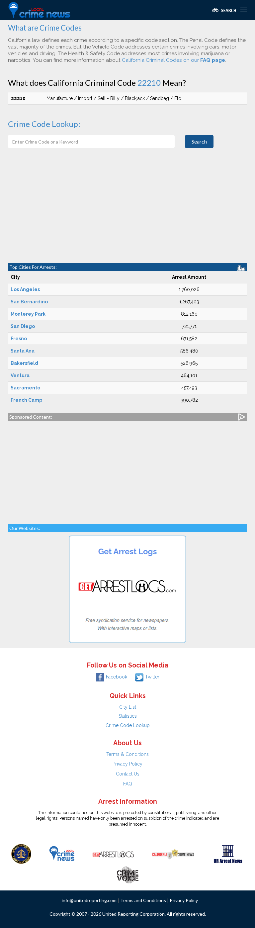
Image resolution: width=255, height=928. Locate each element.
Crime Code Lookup (128, 725)
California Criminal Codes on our (173, 60)
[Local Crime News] (61, 853)
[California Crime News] (173, 853)
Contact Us (127, 773)
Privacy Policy (127, 764)
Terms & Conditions (127, 754)
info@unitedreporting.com (89, 900)
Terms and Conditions (143, 900)
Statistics (128, 716)
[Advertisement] (127, 212)
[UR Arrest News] (228, 853)
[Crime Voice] (127, 873)
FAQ (127, 783)
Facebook (116, 676)
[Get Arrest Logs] (113, 853)
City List (127, 707)
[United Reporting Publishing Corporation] (21, 853)
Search (199, 141)
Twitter (152, 676)
